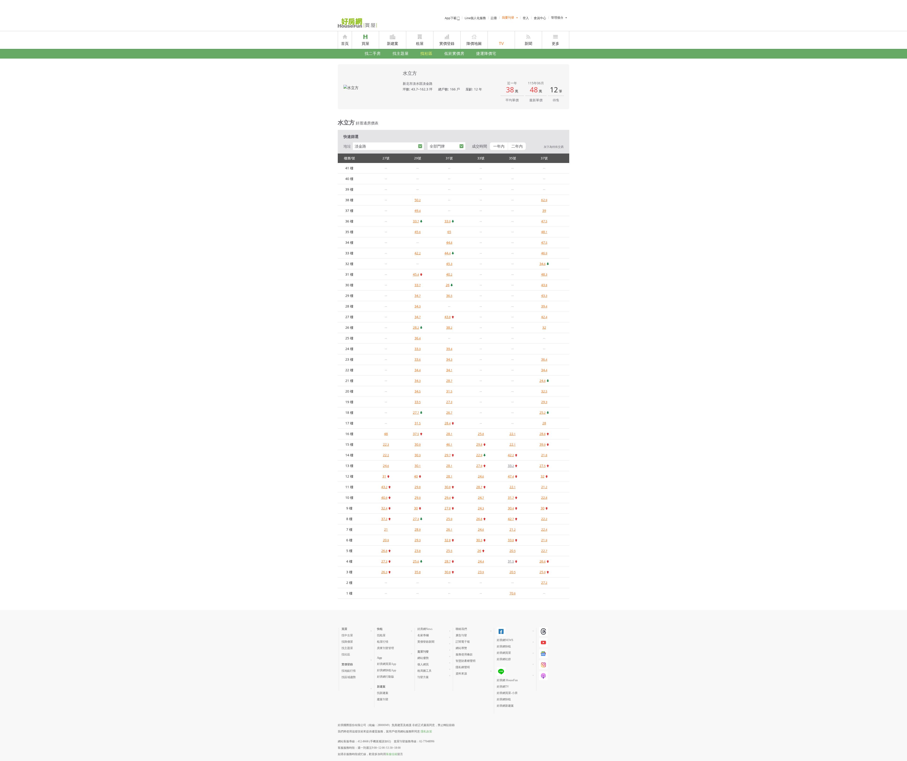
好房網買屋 (504, 652)
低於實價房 (454, 53)
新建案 (392, 44)
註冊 (494, 18)
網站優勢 (423, 658)
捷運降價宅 (486, 53)
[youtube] (543, 642)
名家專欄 (423, 635)
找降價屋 (347, 641)
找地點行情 (349, 670)
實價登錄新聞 (425, 641)
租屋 (420, 44)
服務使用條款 (464, 654)
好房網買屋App (386, 664)
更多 (555, 44)
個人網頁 (423, 664)
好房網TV (503, 686)
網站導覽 (461, 648)
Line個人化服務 (475, 18)
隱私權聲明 (463, 667)
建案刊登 (382, 699)
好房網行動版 (385, 676)
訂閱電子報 (463, 641)
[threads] (543, 631)
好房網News (424, 629)
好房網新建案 (505, 705)
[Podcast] (543, 675)
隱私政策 (426, 731)
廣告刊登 (461, 635)
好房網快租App (386, 670)
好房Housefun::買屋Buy (357, 23)
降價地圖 (474, 44)
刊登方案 (423, 677)
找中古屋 (347, 635)
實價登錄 (446, 44)
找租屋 (381, 635)
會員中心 (540, 18)
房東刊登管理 (385, 648)
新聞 (528, 44)
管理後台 (557, 17)
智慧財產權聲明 (465, 661)
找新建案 (382, 693)
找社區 (426, 53)
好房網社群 (504, 659)
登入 (526, 18)
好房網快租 (504, 646)
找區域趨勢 (349, 677)
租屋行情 (382, 641)
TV (501, 44)
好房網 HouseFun (507, 680)
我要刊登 (508, 17)
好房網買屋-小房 (507, 693)
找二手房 (373, 53)
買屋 (365, 44)
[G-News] (543, 653)
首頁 (345, 44)
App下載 (451, 18)
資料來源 (461, 673)
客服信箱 (391, 754)
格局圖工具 (424, 670)
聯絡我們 (461, 629)
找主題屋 (401, 53)
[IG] (543, 664)
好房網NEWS (505, 640)
